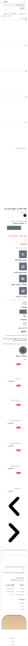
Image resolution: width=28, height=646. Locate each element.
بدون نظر (23, 212)
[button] (14, 228)
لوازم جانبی (20, 13)
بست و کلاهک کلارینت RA (15, 420)
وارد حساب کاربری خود (11, 343)
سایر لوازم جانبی (12, 13)
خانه (26, 13)
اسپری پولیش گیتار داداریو (15, 465)
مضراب (5, 13)
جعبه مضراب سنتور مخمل (15, 400)
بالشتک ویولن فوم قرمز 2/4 (15, 443)
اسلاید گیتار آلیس (17, 488)
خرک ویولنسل (18, 378)
